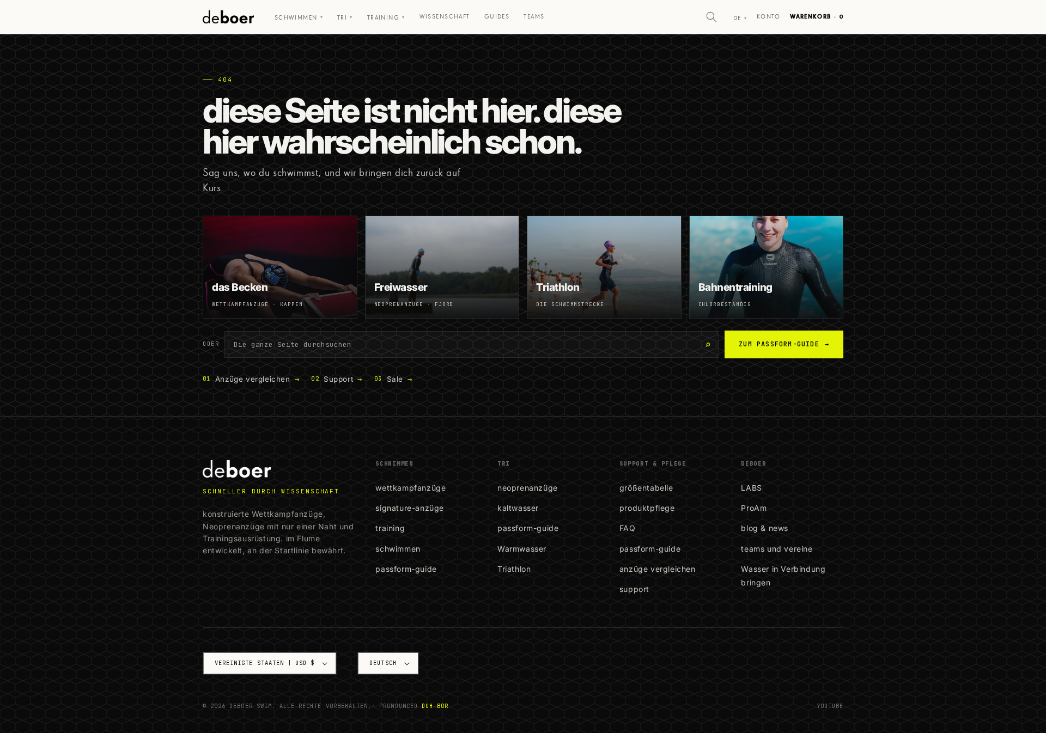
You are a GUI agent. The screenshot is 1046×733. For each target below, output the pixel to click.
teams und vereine (776, 548)
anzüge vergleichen (657, 568)
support (634, 589)
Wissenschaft (444, 17)
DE (740, 18)
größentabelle (646, 487)
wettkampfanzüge (410, 487)
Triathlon (514, 568)
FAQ (627, 528)
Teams (534, 17)
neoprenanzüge (527, 487)
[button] (711, 17)
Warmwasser (521, 548)
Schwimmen (299, 18)
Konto (768, 17)
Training (386, 18)
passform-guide (405, 568)
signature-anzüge (409, 507)
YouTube (830, 706)
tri (345, 18)
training (390, 528)
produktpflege (647, 507)
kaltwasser (518, 507)
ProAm (754, 507)
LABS (751, 487)
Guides (497, 17)
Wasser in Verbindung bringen (783, 575)
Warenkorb (816, 17)
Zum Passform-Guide (784, 344)
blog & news (764, 528)
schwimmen (397, 548)
